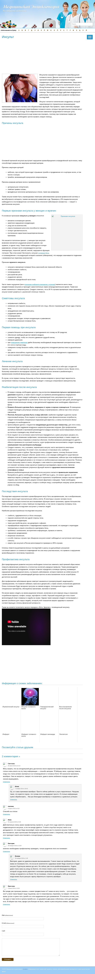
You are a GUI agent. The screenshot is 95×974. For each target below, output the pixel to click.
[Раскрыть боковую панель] (90, 37)
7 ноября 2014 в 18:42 (21, 788)
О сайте (25, 969)
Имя (7, 915)
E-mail (8, 923)
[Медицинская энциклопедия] (31, 13)
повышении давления (19, 342)
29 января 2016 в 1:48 (21, 858)
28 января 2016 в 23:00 (14, 845)
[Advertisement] (44, 56)
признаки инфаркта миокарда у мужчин (40, 284)
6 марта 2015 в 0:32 (13, 808)
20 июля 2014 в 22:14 (14, 765)
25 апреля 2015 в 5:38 (14, 822)
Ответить (6, 781)
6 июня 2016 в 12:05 (14, 888)
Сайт (3, 931)
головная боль (43, 253)
